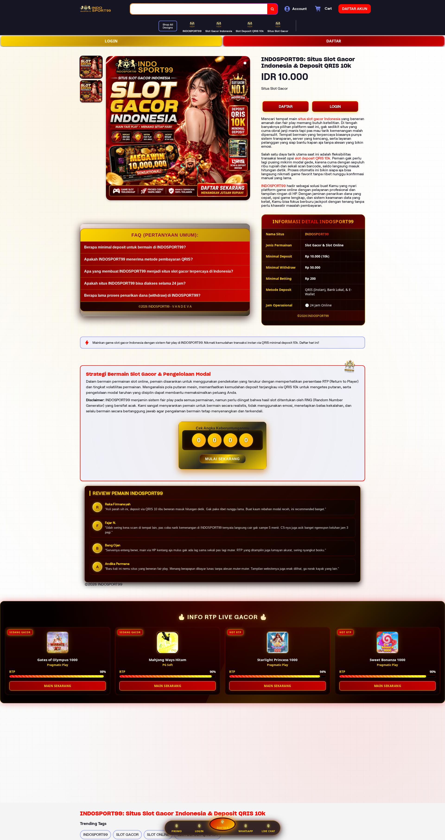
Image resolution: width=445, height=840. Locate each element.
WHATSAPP (245, 831)
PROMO (177, 831)
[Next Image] (246, 129)
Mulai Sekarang (222, 459)
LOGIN (111, 41)
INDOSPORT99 (273, 186)
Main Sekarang (57, 686)
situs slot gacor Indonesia (319, 119)
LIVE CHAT (268, 831)
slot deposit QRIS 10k (312, 158)
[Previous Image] (109, 129)
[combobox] (198, 9)
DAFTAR (333, 41)
